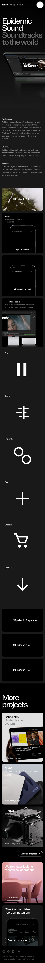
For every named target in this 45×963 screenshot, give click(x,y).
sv (22, 951)
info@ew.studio (8, 959)
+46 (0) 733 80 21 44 (26, 959)
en (19, 951)
